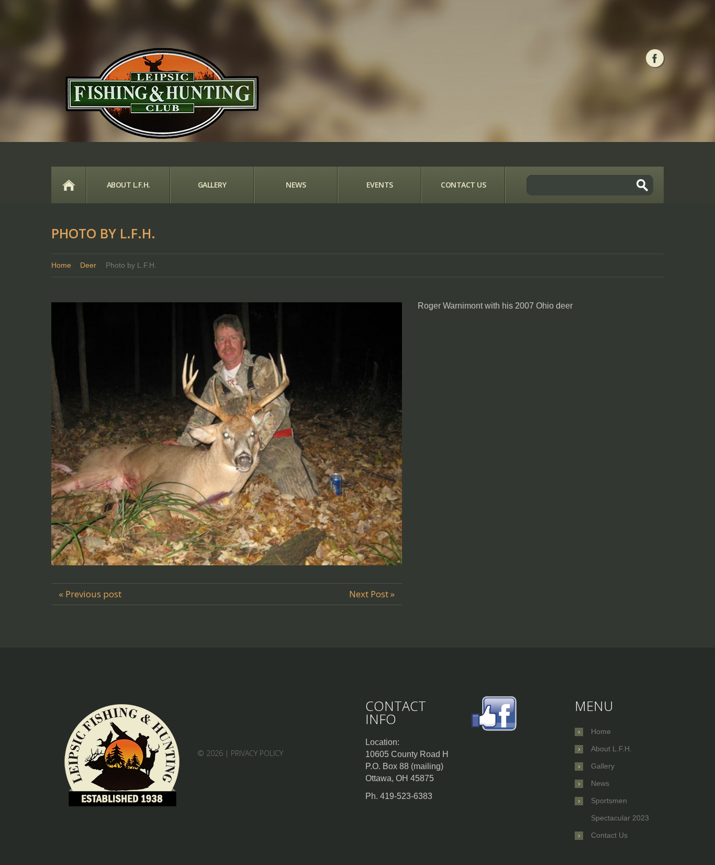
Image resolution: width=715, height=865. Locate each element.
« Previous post (90, 594)
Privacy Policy (257, 753)
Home (68, 185)
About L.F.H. (128, 185)
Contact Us (463, 185)
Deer (88, 265)
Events (379, 185)
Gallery (212, 185)
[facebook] (655, 58)
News (296, 185)
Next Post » (372, 594)
